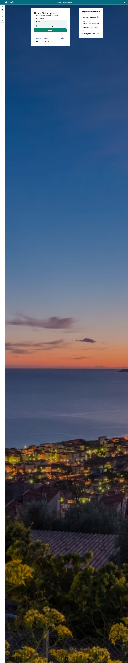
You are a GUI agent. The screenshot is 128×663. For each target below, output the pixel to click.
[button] (2, 2)
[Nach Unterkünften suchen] (2, 9)
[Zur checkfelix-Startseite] (10, 2)
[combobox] (40, 18)
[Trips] (2, 20)
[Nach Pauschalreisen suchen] (2, 16)
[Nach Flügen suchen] (2, 6)
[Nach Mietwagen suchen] (2, 13)
